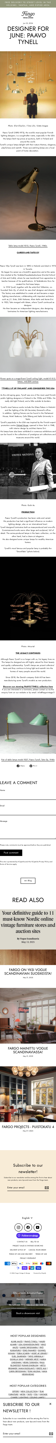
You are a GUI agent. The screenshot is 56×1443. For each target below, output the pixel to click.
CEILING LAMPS (37, 1397)
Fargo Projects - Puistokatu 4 (28, 1126)
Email (2, 805)
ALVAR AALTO (17, 1341)
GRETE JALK (41, 1368)
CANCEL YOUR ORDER (37, 1250)
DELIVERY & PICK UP (18, 1250)
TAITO (29, 1394)
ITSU (36, 1394)
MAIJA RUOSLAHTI (26, 1368)
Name (2, 790)
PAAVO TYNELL (31, 1341)
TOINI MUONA (34, 1371)
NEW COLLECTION (29, 1391)
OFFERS (15, 1391)
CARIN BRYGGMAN (18, 1371)
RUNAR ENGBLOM (30, 1365)
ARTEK (23, 1394)
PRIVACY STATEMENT (28, 1258)
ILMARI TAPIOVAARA (29, 1347)
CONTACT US (22, 1241)
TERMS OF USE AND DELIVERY (21, 1254)
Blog (29, 880)
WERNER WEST (32, 1359)
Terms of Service (6, 864)
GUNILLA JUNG (16, 1359)
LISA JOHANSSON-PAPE (29, 1344)
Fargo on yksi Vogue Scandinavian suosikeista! (28, 971)
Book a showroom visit (28, 1313)
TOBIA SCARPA (23, 1353)
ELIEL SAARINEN (19, 1356)
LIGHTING (24, 1397)
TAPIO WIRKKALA (35, 1356)
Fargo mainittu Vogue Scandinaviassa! (28, 1050)
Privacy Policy (44, 861)
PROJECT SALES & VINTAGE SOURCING (28, 1245)
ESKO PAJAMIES (29, 1350)
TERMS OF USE (41, 1254)
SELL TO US (34, 1241)
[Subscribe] (50, 1434)
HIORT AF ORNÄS (39, 1353)
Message (3, 821)
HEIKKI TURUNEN (31, 1362)
